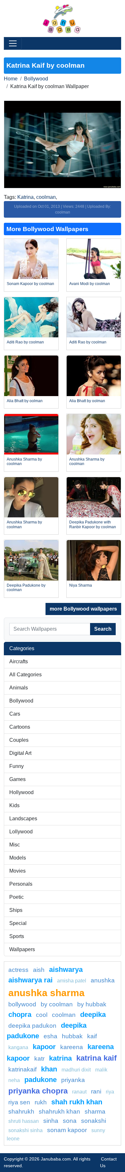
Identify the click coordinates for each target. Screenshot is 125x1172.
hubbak (72, 1036)
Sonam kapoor (67, 1130)
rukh (41, 1102)
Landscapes (23, 818)
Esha (50, 1036)
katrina (60, 1058)
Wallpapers (22, 949)
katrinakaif (22, 1069)
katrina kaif (96, 1058)
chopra (19, 1014)
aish (39, 969)
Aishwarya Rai (30, 980)
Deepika (93, 1014)
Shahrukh (21, 1111)
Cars (14, 714)
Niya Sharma (80, 585)
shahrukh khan (59, 1111)
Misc (14, 844)
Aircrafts (18, 661)
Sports (16, 936)
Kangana (18, 1047)
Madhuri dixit (76, 1069)
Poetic (16, 897)
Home (11, 78)
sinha (50, 1120)
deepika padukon (32, 1025)
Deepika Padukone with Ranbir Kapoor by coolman (92, 524)
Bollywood (36, 78)
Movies (17, 871)
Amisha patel (71, 980)
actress (18, 969)
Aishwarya (66, 969)
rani (96, 1091)
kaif (92, 1036)
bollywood (22, 1004)
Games (17, 779)
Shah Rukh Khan (76, 1102)
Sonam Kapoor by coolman (30, 284)
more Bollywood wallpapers (83, 609)
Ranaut (79, 1091)
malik (101, 1069)
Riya (110, 1091)
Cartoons (19, 727)
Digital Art (20, 753)
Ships (15, 910)
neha (14, 1080)
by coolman (57, 1004)
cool (41, 1014)
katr (39, 1058)
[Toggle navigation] (13, 43)
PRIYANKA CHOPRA (38, 1090)
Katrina (25, 197)
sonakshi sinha (25, 1130)
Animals (18, 687)
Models (17, 857)
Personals (20, 884)
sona (70, 1120)
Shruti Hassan (23, 1121)
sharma (95, 1111)
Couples (19, 740)
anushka (103, 980)
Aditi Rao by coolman (25, 342)
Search (103, 629)
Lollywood (21, 831)
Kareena (71, 1047)
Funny (16, 766)
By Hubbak (91, 1004)
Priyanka (73, 1080)
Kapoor (44, 1047)
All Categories (25, 674)
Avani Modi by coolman (89, 284)
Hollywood (21, 792)
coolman (46, 197)
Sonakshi (93, 1120)
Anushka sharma (46, 992)
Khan (49, 1069)
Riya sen (19, 1102)
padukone (40, 1080)
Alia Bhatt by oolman (25, 401)
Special (18, 923)
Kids (14, 805)
